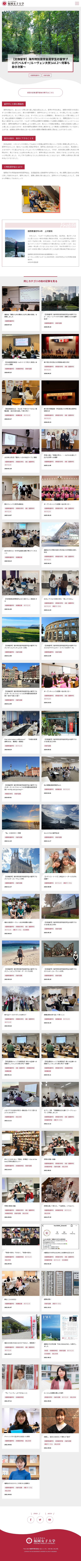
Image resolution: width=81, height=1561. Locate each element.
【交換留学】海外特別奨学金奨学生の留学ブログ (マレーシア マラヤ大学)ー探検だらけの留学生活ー (60, 316)
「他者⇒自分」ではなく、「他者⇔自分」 (18, 1252)
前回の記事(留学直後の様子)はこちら (40, 92)
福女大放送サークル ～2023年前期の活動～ (18, 922)
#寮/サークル (57, 606)
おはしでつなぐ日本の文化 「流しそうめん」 (59, 599)
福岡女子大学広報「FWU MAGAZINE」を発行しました (60, 1345)
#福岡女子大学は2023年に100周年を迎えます (59, 1253)
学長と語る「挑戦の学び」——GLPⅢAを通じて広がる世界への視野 (60, 456)
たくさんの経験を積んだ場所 (53, 1393)
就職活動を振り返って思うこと (54, 1015)
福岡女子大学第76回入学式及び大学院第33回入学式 (60, 551)
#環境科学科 (59, 367)
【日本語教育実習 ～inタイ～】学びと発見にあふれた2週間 (20, 363)
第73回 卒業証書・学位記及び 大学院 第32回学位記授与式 (60, 410)
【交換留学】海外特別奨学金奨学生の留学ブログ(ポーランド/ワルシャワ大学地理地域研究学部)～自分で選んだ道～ (20, 693)
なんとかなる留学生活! (51, 833)
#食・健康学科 (69, 367)
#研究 (46, 1351)
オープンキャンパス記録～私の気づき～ (57, 504)
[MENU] (77, 3)
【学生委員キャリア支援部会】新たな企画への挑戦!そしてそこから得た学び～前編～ (60, 1062)
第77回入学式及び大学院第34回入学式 (56, 362)
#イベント (47, 370)
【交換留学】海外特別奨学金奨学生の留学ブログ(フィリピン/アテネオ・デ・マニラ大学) (20, 970)
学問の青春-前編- (10, 1206)
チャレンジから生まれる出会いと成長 (17, 1436)
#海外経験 (46, 75)
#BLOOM (18, 1117)
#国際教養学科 (35, 75)
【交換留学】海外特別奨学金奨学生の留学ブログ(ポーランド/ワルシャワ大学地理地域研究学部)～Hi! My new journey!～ (20, 787)
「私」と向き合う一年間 (12, 833)
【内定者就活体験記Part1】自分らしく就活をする (20, 600)
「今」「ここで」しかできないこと (15, 1393)
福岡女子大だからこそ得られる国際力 (17, 1483)
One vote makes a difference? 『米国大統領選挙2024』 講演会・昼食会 (20, 740)
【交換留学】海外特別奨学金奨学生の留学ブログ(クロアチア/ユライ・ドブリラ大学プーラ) (60, 646)
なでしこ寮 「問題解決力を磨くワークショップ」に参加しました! (60, 1111)
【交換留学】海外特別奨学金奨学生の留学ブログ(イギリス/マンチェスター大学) (20, 646)
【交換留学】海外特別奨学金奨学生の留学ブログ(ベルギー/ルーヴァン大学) (60, 970)
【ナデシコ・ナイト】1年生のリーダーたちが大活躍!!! (60, 877)
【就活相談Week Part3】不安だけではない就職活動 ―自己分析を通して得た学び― (20, 410)
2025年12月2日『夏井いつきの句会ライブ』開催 (20, 457)
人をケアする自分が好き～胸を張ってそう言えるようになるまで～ (20, 1111)
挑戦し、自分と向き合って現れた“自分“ (57, 1437)
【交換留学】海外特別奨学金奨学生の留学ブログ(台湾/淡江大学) (60, 740)
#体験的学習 (20, 369)
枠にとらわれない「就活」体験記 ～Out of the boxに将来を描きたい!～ (20, 1160)
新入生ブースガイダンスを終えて (15, 1015)
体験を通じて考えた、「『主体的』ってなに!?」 (59, 1206)
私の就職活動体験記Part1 (52, 785)
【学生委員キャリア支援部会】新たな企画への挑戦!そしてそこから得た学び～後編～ (20, 1062)
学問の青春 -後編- (50, 1159)
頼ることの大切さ (10, 1299)
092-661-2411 (52, 1549)
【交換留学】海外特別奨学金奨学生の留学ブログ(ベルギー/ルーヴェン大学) (20, 877)
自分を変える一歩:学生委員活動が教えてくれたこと (20, 552)
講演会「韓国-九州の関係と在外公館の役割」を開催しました (20, 315)
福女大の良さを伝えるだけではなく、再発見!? (19, 1343)
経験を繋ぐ (47, 1299)
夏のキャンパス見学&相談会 (13, 504)
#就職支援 (19, 415)
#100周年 (26, 930)
